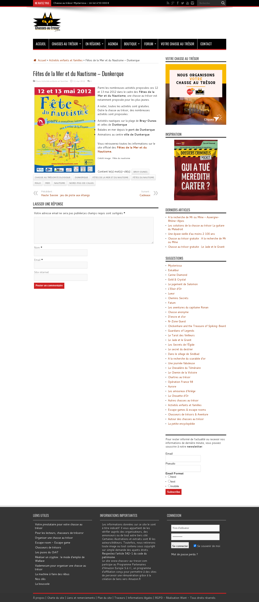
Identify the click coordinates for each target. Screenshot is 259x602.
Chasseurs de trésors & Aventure (188, 414)
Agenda (113, 43)
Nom (37, 247)
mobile (175, 486)
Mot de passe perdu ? (184, 554)
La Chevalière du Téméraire (184, 368)
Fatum (172, 303)
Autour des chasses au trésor (186, 419)
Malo (38, 183)
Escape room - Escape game (52, 542)
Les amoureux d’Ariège (181, 391)
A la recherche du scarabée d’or (187, 358)
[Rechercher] (223, 3)
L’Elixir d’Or (175, 289)
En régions (93, 43)
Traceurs (119, 598)
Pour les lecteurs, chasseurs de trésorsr (59, 533)
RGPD (159, 598)
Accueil (41, 43)
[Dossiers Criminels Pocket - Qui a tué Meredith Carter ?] (196, 199)
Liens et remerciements (81, 598)
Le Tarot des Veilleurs (181, 335)
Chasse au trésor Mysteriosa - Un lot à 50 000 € (81, 3)
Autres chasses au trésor (183, 400)
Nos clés (40, 579)
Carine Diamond (177, 275)
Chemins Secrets (178, 298)
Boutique (130, 43)
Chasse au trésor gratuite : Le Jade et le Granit (196, 247)
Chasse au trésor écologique (52, 177)
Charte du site (55, 598)
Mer (47, 183)
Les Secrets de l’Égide (181, 344)
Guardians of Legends (181, 330)
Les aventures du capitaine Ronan (188, 307)
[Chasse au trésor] (47, 29)
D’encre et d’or (177, 316)
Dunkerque (81, 177)
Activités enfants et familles (66, 60)
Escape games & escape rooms (187, 410)
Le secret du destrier (180, 349)
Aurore (172, 386)
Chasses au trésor (65, 43)
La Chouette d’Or (178, 396)
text (173, 481)
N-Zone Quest (177, 321)
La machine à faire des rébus (52, 574)
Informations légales (140, 598)
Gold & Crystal (177, 279)
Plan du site (105, 598)
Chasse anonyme (178, 312)
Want (183, 598)
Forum (148, 43)
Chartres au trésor (179, 377)
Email (37, 260)
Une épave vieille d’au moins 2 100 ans (191, 234)
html (173, 476)
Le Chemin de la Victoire (182, 372)
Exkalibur (173, 270)
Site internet (41, 272)
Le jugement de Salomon (183, 284)
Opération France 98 (180, 382)
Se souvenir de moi (208, 546)
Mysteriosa (175, 265)
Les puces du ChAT (46, 552)
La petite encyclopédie (181, 423)
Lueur (171, 293)
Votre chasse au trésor (177, 43)
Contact (206, 43)
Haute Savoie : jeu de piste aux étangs (65, 193)
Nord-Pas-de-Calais (81, 183)
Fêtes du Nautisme (143, 177)
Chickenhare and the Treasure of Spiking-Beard (197, 326)
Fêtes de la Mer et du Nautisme (110, 177)
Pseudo (170, 463)
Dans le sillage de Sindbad (183, 354)
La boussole (42, 584)
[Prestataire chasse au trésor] (196, 124)
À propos (39, 598)
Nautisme (59, 183)
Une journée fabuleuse (181, 363)
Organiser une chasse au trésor (54, 538)
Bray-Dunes (141, 171)
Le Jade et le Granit (179, 340)
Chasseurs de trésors (48, 547)
